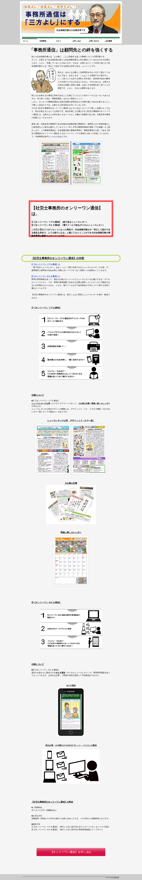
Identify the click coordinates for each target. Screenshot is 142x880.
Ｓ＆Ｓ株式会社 (115, 877)
